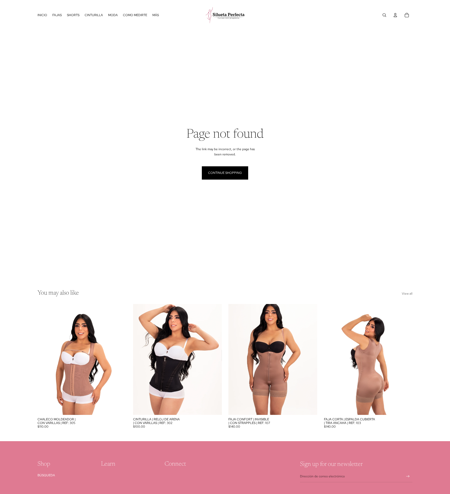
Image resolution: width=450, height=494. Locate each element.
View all (407, 294)
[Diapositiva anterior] (45, 359)
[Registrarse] (408, 476)
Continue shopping (225, 173)
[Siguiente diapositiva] (118, 359)
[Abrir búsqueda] (384, 15)
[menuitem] (155, 15)
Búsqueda (46, 475)
